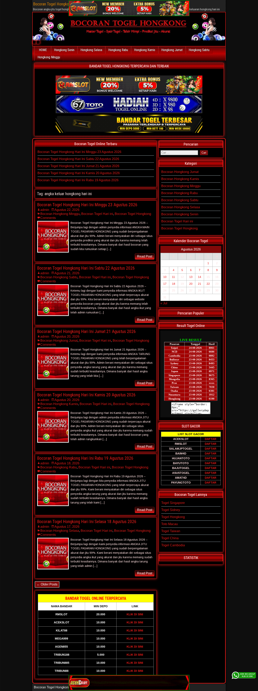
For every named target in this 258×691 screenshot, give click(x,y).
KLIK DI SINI (135, 614)
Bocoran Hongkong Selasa (59, 530)
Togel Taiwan (170, 531)
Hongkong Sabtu (199, 50)
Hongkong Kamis (144, 50)
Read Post (144, 256)
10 (164, 276)
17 (164, 283)
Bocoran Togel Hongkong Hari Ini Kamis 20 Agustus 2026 (78, 173)
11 (173, 276)
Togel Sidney (170, 510)
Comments (48, 218)
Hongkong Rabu (118, 50)
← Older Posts (47, 584)
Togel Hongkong (173, 517)
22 (208, 283)
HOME (43, 50)
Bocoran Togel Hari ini (97, 214)
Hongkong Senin (64, 50)
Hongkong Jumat (172, 50)
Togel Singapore (173, 503)
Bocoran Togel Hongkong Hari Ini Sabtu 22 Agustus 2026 (78, 159)
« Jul (163, 303)
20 (190, 283)
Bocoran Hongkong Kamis (59, 404)
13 (190, 276)
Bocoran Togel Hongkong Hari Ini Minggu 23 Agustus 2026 (79, 152)
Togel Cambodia (173, 545)
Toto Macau (169, 524)
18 (173, 283)
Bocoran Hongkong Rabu (58, 467)
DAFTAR (210, 439)
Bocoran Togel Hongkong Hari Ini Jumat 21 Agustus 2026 (78, 166)
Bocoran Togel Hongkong (133, 214)
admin (44, 209)
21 (199, 283)
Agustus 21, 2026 (66, 273)
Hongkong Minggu (48, 57)
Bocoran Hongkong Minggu (60, 214)
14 (199, 276)
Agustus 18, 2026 (66, 463)
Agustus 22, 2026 (66, 209)
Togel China (170, 538)
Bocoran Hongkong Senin (179, 214)
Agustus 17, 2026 (66, 526)
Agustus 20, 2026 (66, 336)
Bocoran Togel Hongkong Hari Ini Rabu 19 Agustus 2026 (78, 180)
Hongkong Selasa (91, 50)
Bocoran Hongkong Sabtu (58, 277)
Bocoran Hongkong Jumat (59, 340)
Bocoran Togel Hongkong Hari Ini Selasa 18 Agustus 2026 (86, 521)
